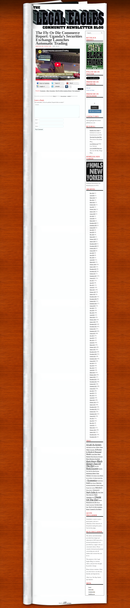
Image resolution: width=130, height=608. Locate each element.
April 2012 (92, 425)
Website (36, 126)
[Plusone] (43, 86)
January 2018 (92, 266)
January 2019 (92, 241)
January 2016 (92, 322)
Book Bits (97, 466)
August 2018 (92, 250)
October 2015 (93, 329)
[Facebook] (43, 83)
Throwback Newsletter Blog (96, 137)
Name (36, 119)
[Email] (69, 86)
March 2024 (92, 197)
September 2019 (93, 225)
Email (36, 123)
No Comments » (76, 91)
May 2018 (92, 257)
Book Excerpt (92, 468)
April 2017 (92, 287)
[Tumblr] (66, 86)
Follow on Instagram (95, 111)
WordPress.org (91, 594)
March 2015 (92, 345)
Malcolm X (98, 487)
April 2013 (92, 397)
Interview (99, 483)
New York (100, 492)
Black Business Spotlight (93, 459)
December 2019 (93, 223)
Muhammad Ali (96, 490)
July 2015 (92, 335)
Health (88, 483)
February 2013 (93, 402)
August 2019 (92, 227)
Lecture (93, 487)
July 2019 (92, 230)
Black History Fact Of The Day (94, 463)
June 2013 (92, 393)
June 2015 (92, 338)
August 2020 (92, 214)
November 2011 (93, 437)
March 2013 (92, 400)
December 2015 (93, 324)
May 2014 (92, 368)
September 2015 (93, 331)
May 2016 (92, 312)
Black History (91, 461)
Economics (52, 91)
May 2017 (92, 285)
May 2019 (92, 234)
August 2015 (92, 333)
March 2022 (92, 202)
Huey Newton (93, 483)
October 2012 (93, 411)
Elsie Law (88, 88)
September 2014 (93, 358)
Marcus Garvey (89, 490)
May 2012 (92, 423)
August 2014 (92, 361)
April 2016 (92, 315)
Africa (47, 91)
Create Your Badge (90, 90)
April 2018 (92, 260)
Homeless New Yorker (94, 130)
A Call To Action (93, 444)
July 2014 (92, 363)
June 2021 (92, 207)
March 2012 (92, 427)
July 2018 (92, 253)
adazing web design (67, 603)
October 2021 (93, 204)
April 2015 (92, 342)
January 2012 (92, 432)
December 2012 (93, 407)
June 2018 (92, 255)
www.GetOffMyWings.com (96, 148)
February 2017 (93, 292)
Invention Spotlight (91, 485)
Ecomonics (43, 91)
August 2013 (92, 388)
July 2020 (92, 216)
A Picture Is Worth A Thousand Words (94, 452)
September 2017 (93, 276)
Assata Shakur (94, 454)
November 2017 (93, 271)
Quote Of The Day (93, 498)
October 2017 (93, 273)
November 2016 (93, 299)
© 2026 (65, 602)
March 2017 (92, 289)
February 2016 (93, 319)
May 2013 (92, 395)
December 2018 (93, 243)
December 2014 (93, 351)
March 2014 (92, 372)
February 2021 (93, 209)
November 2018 (93, 246)
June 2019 (92, 232)
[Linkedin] (57, 86)
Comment (37, 104)
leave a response (63, 96)
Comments (91, 592)
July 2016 (92, 308)
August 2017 (92, 278)
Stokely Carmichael (90, 504)
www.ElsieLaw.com (94, 144)
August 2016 (92, 306)
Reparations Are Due (91, 502)
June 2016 (92, 310)
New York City (90, 494)
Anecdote (92, 449)
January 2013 (92, 404)
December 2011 (93, 434)
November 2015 (93, 326)
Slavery (98, 502)
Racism (100, 500)
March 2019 (92, 237)
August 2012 (92, 416)
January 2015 (92, 349)
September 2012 (93, 414)
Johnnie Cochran (99, 485)
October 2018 (93, 248)
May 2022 (92, 200)
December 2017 (93, 269)
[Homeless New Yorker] (94, 181)
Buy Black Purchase (95, 471)
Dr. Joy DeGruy (89, 478)
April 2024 (92, 195)
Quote (93, 497)
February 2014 (93, 374)
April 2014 (92, 370)
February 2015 (93, 347)
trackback (69, 96)
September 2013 (93, 386)
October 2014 (93, 356)
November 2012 (93, 409)
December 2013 (93, 379)
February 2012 (93, 430)
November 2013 (93, 381)
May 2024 (92, 193)
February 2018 (93, 264)
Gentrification (100, 480)
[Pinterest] (72, 83)
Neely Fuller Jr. (92, 492)
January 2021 (92, 211)
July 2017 (92, 280)
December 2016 (93, 296)
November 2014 (93, 354)
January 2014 (92, 377)
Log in (89, 587)
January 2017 (92, 294)
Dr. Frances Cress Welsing (97, 475)
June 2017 (92, 283)
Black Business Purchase (97, 456)
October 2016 (93, 301)
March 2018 (92, 262)
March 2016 (92, 317)
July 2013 (92, 391)
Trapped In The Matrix (96, 509)
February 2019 (93, 239)
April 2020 (92, 218)
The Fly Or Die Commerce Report (64, 91)
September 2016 (93, 303)
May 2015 (92, 340)
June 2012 (92, 420)
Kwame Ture (89, 487)
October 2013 (93, 384)
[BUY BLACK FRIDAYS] (94, 56)
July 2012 (92, 418)
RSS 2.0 (54, 96)
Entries (90, 589)
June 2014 (92, 365)
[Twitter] (57, 83)
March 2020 (92, 220)
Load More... (94, 107)
